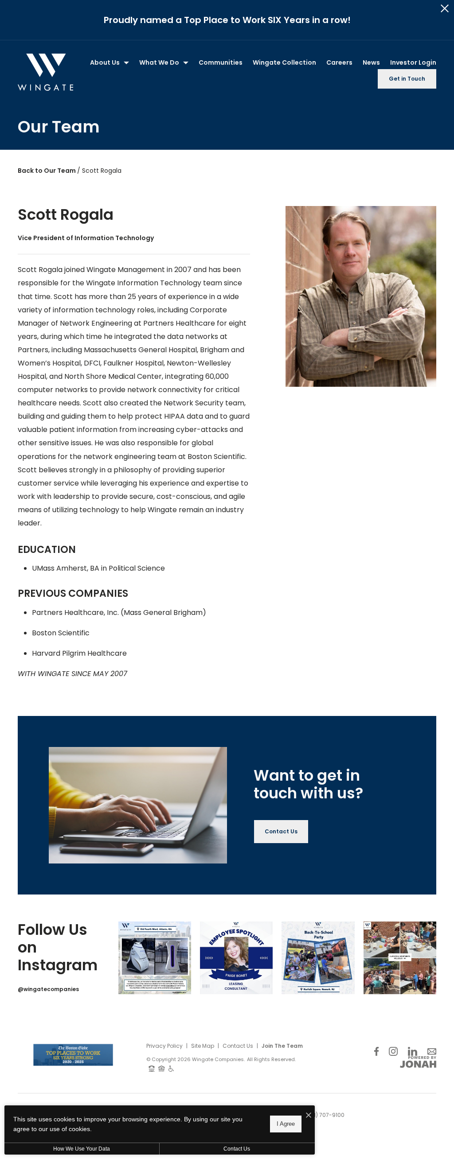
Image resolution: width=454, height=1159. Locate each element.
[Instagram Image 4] (400, 958)
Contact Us (238, 1046)
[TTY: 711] (152, 1068)
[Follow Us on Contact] (431, 1051)
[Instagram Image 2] (236, 958)
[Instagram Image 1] (154, 958)
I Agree (286, 1123)
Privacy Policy (164, 1046)
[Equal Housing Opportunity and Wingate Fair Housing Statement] (161, 1068)
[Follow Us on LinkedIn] (412, 1051)
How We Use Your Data (81, 1149)
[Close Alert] (444, 8)
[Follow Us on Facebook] (376, 1051)
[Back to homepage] (45, 72)
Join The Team (282, 1046)
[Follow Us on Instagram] (393, 1051)
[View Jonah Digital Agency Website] (418, 1062)
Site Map (202, 1046)
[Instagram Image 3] (318, 958)
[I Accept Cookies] (308, 1115)
